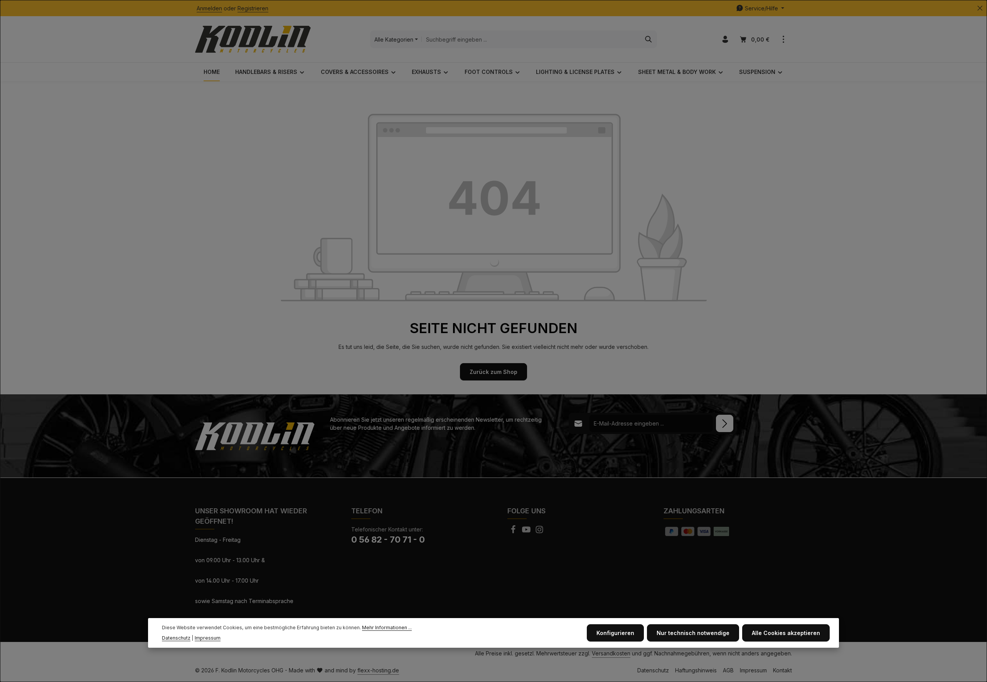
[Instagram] (539, 531)
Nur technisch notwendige (693, 633)
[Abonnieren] (724, 423)
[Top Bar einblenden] (783, 39)
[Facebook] (514, 531)
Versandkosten (611, 653)
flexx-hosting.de (378, 670)
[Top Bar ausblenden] (979, 8)
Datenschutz (653, 670)
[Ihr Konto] (725, 39)
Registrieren (252, 8)
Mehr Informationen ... (387, 628)
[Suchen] (648, 39)
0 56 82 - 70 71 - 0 (388, 540)
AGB (728, 670)
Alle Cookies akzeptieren (786, 633)
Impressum (753, 670)
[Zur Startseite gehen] (253, 39)
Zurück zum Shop (493, 372)
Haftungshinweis (696, 670)
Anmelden (209, 8)
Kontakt (782, 670)
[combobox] (531, 39)
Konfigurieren (615, 633)
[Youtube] (527, 531)
